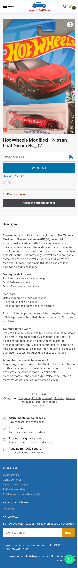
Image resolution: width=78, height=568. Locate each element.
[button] (70, 6)
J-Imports (24, 398)
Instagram (9, 508)
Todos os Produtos (45, 401)
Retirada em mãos (14, 489)
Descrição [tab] (10, 224)
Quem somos (11, 474)
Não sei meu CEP (13, 175)
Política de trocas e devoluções (22, 494)
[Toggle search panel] (65, 6)
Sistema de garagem (16, 484)
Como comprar (12, 479)
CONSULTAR (39, 168)
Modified (59, 398)
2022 (42, 405)
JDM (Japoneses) (41, 398)
